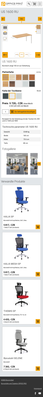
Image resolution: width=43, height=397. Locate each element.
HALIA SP (9, 216)
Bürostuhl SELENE (13, 358)
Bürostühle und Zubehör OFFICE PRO (14, 383)
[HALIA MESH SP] (21, 246)
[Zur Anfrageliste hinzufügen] (38, 227)
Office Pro (12, 4)
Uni (21, 19)
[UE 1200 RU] (40, 19)
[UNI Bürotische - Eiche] (17, 164)
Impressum (38, 388)
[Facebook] (35, 393)
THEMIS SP (10, 311)
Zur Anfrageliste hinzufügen (24, 112)
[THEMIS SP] (21, 294)
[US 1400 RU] (3, 19)
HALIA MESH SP (12, 264)
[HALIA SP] (21, 199)
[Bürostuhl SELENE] (21, 341)
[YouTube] (39, 393)
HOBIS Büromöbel (7, 380)
